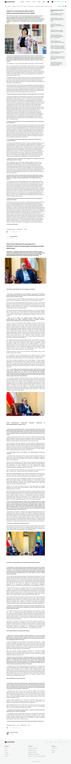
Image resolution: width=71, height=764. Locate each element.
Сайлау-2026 (47, 6)
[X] (19, 232)
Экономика (7, 754)
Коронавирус (20, 229)
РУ (55, 1)
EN (57, 1)
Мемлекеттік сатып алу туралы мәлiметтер (36, 756)
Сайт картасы (54, 748)
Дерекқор (25, 6)
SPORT (43, 1)
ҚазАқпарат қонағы (11, 229)
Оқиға (6, 748)
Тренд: (6, 6)
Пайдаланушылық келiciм (33, 748)
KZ (52, 1)
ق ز (61, 1)
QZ (54, 1)
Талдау (39, 1)
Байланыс (53, 750)
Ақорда (9, 6)
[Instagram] (7, 232)
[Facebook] (16, 232)
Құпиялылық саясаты (32, 750)
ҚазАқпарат (31, 252)
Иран (18, 725)
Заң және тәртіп (20, 6)
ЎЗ (63, 1)
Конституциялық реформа (39, 6)
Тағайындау (13, 6)
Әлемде (6, 756)
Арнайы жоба (30, 6)
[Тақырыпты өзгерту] (48, 2)
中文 (59, 1)
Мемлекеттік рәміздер (32, 752)
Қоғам (25, 229)
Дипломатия (23, 725)
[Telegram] (13, 232)
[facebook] (55, 742)
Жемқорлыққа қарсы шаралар (33, 754)
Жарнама (53, 752)
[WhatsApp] (10, 232)
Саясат (6, 750)
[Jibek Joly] (60, 6)
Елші (29, 725)
